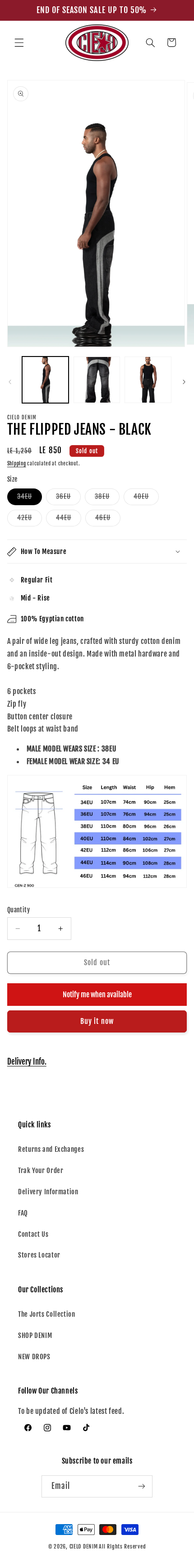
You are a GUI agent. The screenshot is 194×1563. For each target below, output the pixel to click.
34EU (29, 498)
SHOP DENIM (35, 1335)
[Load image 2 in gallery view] (97, 380)
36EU (68, 498)
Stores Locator (39, 1255)
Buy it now (97, 1021)
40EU (146, 498)
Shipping (16, 463)
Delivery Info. (26, 1061)
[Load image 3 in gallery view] (148, 380)
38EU (107, 498)
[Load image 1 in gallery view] (45, 380)
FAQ (23, 1213)
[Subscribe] (141, 1486)
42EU (29, 519)
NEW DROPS (34, 1356)
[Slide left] (10, 382)
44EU (68, 519)
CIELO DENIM (83, 1546)
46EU (107, 519)
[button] (19, 42)
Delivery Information (48, 1192)
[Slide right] (184, 382)
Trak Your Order (40, 1170)
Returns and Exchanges (51, 1149)
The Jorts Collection (46, 1314)
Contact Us (33, 1234)
